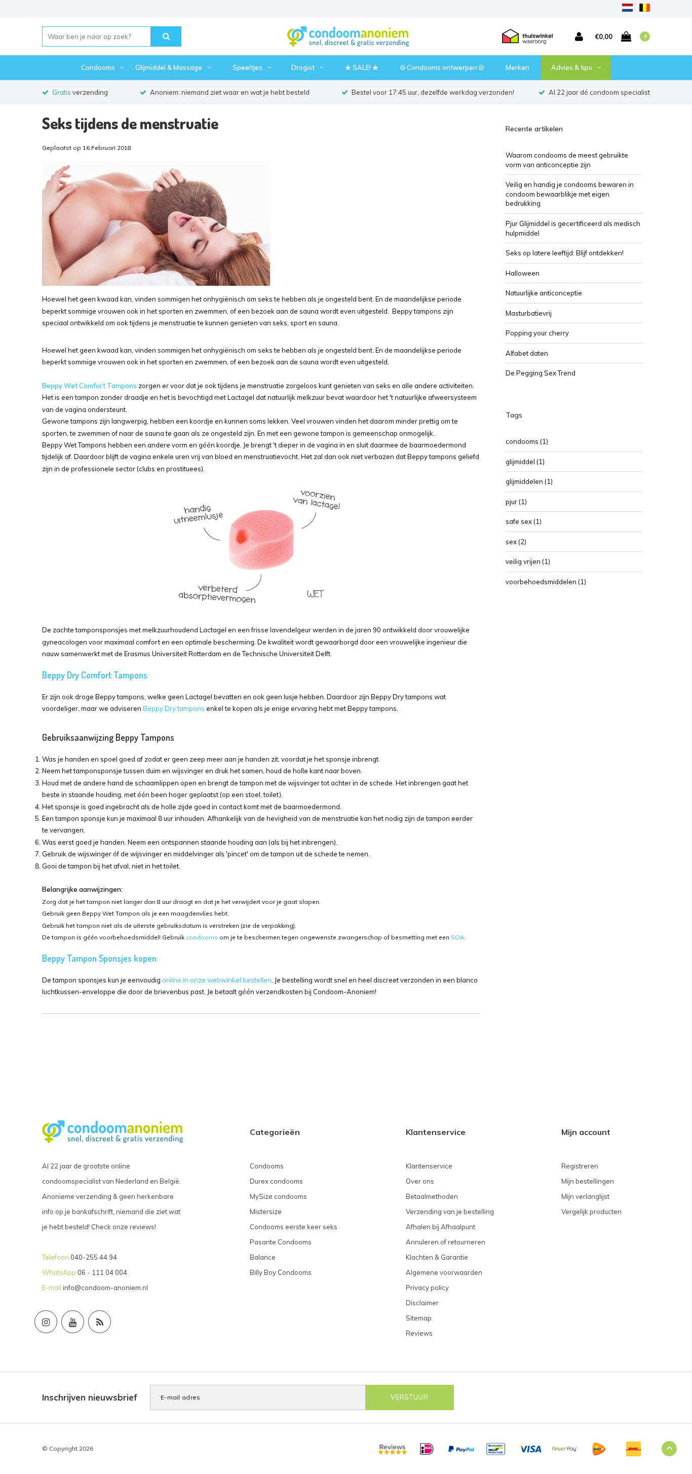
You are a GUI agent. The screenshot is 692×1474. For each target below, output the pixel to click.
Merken (517, 67)
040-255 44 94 (93, 1257)
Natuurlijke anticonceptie (544, 293)
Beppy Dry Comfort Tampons (94, 675)
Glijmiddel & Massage (168, 67)
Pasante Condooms (281, 1242)
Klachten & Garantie (437, 1257)
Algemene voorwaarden (444, 1272)
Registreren (579, 1166)
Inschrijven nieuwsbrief (89, 1397)
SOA (458, 937)
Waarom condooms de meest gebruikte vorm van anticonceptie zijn (567, 160)
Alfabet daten (527, 353)
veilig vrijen (528, 561)
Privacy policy (427, 1287)
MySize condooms (278, 1196)
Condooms (98, 67)
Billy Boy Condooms (281, 1272)
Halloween (523, 273)
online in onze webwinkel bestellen (217, 980)
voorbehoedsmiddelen (546, 582)
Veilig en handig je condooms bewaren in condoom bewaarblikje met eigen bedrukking (570, 193)
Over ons (420, 1181)
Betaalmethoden (432, 1196)
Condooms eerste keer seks (293, 1227)
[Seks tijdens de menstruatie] (156, 226)
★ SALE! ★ (361, 67)
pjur (516, 502)
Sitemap (419, 1318)
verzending (80, 92)
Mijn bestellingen (587, 1181)
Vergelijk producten (591, 1211)
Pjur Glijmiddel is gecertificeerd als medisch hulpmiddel (573, 228)
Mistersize (266, 1211)
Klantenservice (429, 1166)
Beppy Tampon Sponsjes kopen (99, 958)
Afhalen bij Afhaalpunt (440, 1227)
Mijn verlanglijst (585, 1196)
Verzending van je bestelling (450, 1211)
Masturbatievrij (529, 313)
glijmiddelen (529, 481)
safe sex (524, 521)
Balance (263, 1257)
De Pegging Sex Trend (540, 373)
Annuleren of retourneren (445, 1242)
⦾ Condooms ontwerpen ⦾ (442, 67)
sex (516, 542)
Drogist (303, 67)
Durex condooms (276, 1181)
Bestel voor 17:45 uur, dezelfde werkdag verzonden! (433, 92)
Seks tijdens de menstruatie (130, 123)
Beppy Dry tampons (174, 708)
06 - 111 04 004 (102, 1272)
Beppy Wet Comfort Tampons (89, 386)
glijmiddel (525, 462)
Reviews (419, 1333)
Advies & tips (571, 67)
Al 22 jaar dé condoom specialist (599, 92)
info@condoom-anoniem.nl (105, 1287)
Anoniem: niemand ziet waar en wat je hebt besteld (230, 92)
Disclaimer (422, 1303)
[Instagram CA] (45, 1321)
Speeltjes (247, 67)
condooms (202, 937)
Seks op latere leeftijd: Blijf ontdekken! (565, 253)
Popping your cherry (537, 333)
